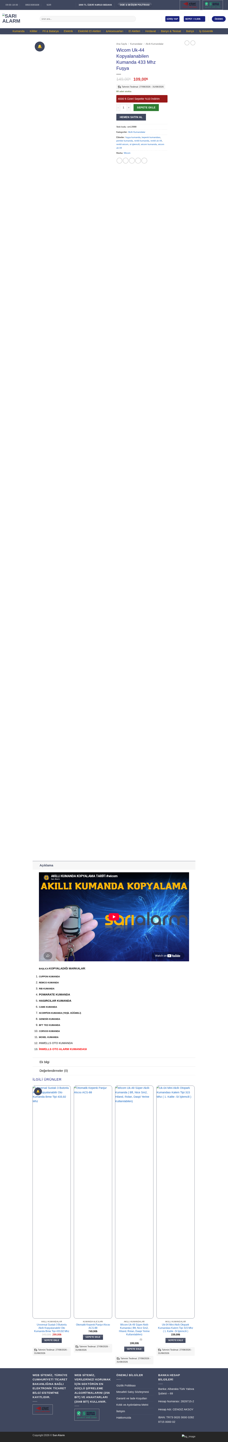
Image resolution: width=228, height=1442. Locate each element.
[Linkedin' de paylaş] (144, 160)
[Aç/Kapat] (36, 865)
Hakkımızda (123, 1417)
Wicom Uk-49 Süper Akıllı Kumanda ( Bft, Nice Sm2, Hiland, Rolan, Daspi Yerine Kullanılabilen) (134, 1329)
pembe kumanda (124, 140)
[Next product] (187, 42)
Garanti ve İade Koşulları (131, 1398)
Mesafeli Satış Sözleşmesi (132, 1391)
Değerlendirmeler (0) (54, 1070)
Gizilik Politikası (126, 1385)
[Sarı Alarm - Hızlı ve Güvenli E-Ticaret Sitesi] (18, 18)
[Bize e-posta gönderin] (152, 18)
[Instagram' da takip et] (147, 18)
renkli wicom (122, 144)
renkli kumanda (141, 140)
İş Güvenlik (206, 31)
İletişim (120, 1411)
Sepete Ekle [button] (51, 1340)
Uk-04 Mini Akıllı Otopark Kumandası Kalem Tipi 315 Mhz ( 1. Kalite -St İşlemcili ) (175, 1327)
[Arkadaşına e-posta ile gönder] (132, 160)
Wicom (127, 153)
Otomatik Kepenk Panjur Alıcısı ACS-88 (93, 1326)
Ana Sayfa (121, 43)
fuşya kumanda (133, 137)
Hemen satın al (131, 117)
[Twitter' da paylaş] (126, 160)
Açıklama (46, 865)
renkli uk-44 (156, 140)
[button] (172, 19)
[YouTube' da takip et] (156, 18)
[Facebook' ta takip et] (143, 18)
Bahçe (190, 31)
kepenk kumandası (151, 137)
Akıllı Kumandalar (154, 43)
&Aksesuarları (114, 31)
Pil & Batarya (50, 31)
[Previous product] (192, 42)
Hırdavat (150, 31)
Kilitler (33, 31)
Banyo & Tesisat (171, 31)
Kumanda (19, 31)
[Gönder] (132, 19)
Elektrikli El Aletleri (89, 31)
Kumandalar (136, 43)
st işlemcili (135, 144)
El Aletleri (134, 31)
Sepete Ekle (146, 107)
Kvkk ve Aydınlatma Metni (132, 1404)
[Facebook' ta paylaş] (119, 160)
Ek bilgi (44, 1062)
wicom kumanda (149, 144)
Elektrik (68, 31)
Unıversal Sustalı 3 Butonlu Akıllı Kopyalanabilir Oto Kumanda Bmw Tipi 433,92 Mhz (51, 1327)
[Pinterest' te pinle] (138, 160)
